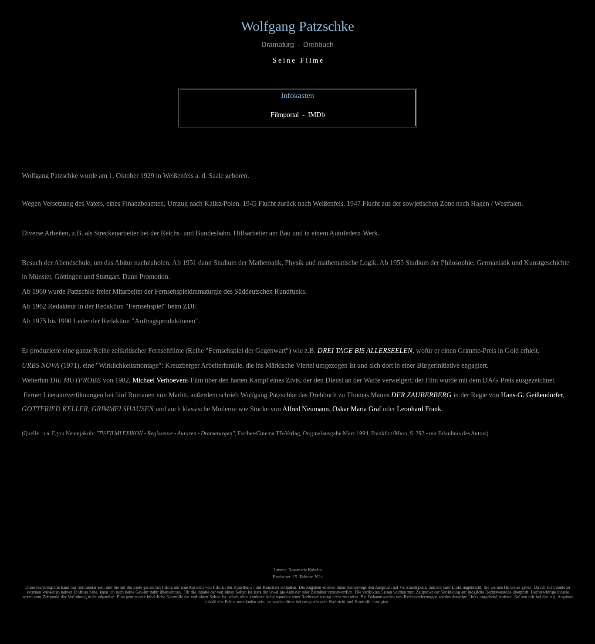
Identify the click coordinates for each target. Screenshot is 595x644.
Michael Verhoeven (159, 380)
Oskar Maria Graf (356, 409)
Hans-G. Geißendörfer (531, 395)
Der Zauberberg (421, 395)
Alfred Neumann (305, 409)
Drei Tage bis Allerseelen (365, 350)
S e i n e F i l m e (298, 60)
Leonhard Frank (419, 409)
